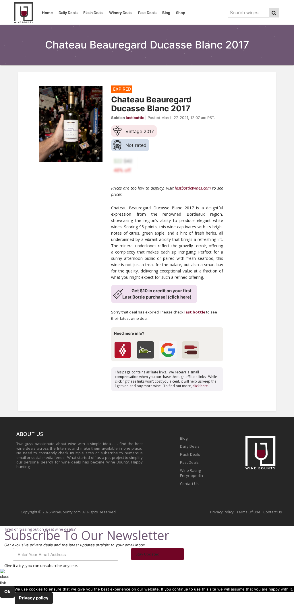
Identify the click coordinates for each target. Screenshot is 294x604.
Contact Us (189, 483)
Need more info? (129, 333)
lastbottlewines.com (193, 188)
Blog (183, 438)
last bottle (194, 312)
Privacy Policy (222, 512)
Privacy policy (34, 598)
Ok (7, 591)
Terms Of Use (248, 512)
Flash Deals (190, 454)
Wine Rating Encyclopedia (191, 473)
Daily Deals (190, 446)
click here (200, 385)
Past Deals (189, 462)
